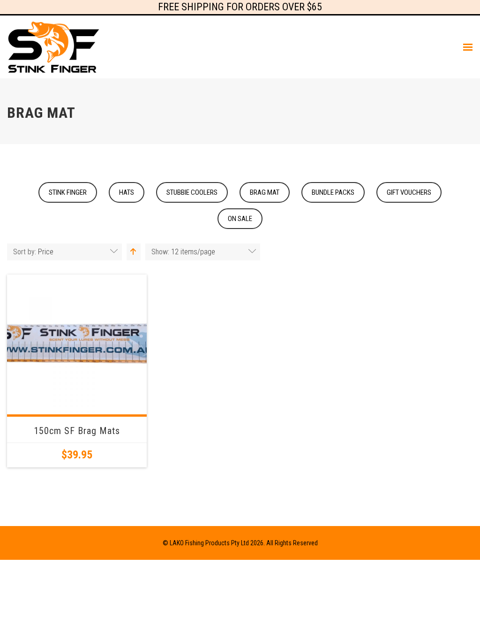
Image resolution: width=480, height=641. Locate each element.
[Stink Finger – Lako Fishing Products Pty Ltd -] (53, 47)
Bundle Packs (333, 192)
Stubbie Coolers (192, 192)
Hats (126, 192)
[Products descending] (132, 251)
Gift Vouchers (409, 192)
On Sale (240, 218)
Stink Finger (68, 192)
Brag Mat (264, 192)
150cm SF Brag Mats (77, 430)
